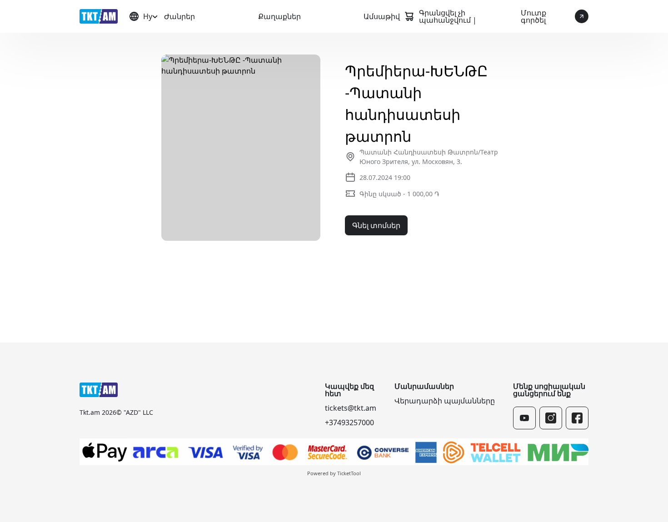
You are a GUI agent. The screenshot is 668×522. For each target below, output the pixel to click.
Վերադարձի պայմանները (444, 400)
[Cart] (409, 16)
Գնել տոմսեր (376, 225)
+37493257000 (349, 422)
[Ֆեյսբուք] (577, 418)
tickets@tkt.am (350, 408)
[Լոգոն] (99, 16)
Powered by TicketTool (334, 473)
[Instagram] (550, 418)
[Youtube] (524, 418)
